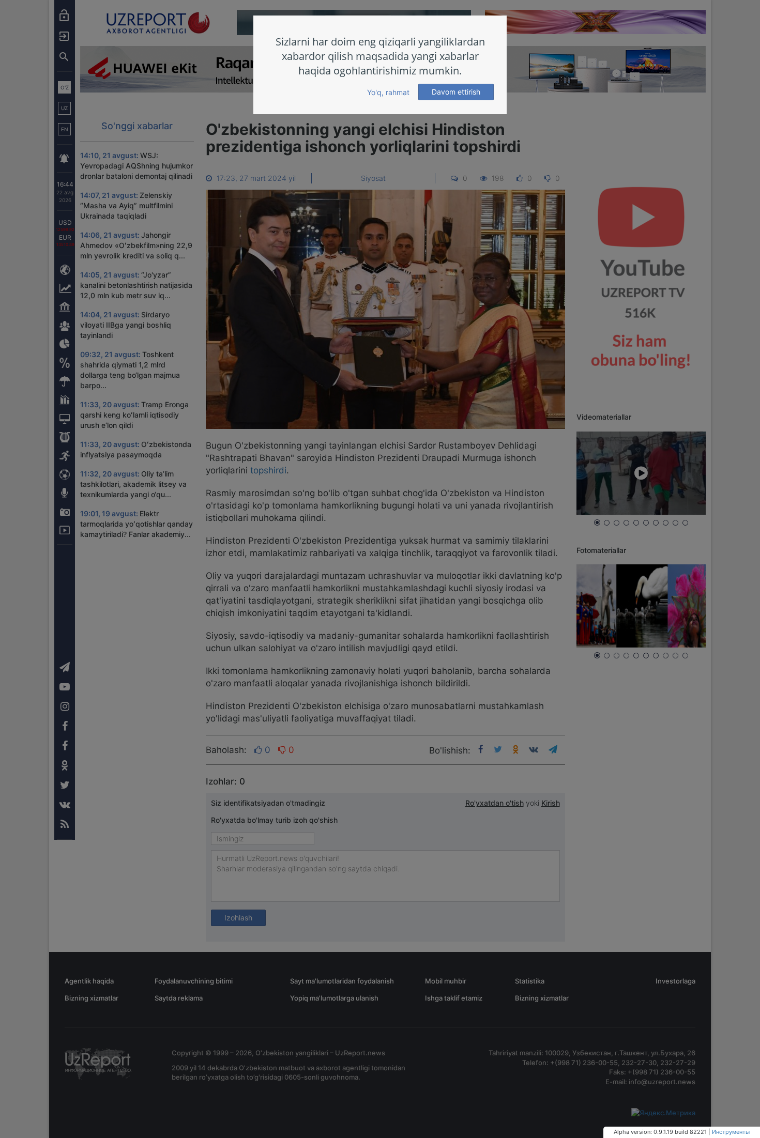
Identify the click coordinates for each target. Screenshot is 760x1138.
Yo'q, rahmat (388, 92)
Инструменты (731, 1131)
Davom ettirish (456, 91)
